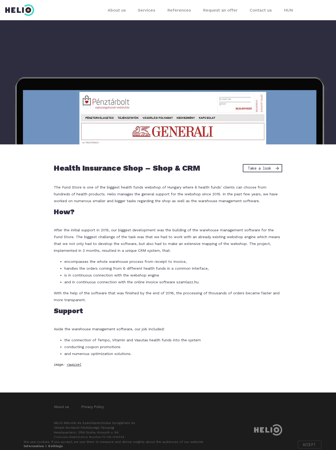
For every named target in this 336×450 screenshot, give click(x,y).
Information (34, 446)
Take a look (259, 168)
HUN (288, 10)
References (179, 10)
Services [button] (146, 10)
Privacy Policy (92, 407)
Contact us (261, 10)
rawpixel (74, 365)
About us (117, 10)
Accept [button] (309, 444)
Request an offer (220, 10)
